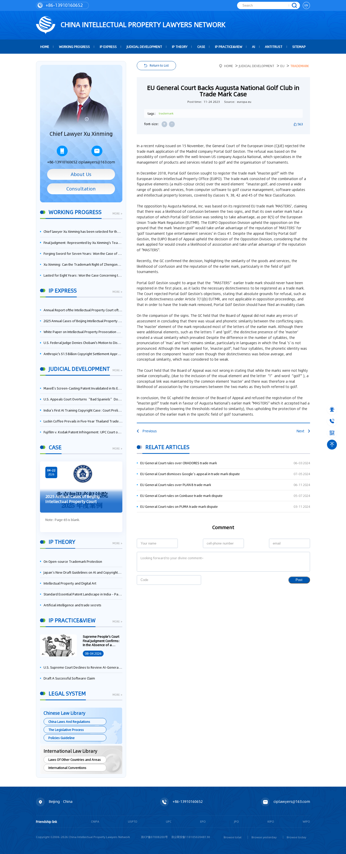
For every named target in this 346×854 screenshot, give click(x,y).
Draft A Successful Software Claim (69, 678)
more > (117, 213)
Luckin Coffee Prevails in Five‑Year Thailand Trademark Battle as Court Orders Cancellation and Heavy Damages (83, 421)
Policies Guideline (61, 737)
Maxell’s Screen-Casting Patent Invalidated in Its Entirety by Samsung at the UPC (83, 388)
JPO (236, 822)
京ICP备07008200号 (154, 837)
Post (299, 580)
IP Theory (179, 46)
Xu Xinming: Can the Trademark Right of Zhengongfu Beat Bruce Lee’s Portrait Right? (83, 264)
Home (228, 66)
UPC (168, 822)
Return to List (159, 65)
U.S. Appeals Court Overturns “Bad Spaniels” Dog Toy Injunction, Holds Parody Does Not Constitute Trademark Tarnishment (83, 399)
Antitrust (273, 46)
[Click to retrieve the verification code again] (192, 580)
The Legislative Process (66, 729)
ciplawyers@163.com (97, 162)
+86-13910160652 (64, 5)
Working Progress (74, 46)
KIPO (270, 822)
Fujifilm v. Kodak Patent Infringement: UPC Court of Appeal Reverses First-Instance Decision (83, 432)
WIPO (306, 822)
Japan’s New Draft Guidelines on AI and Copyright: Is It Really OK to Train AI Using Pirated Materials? (83, 572)
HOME (44, 46)
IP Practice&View (228, 46)
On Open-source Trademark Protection (73, 561)
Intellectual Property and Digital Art (70, 583)
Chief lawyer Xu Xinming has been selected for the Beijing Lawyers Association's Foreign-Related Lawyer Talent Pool (83, 231)
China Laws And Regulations (69, 721)
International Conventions (67, 767)
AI (253, 46)
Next (300, 431)
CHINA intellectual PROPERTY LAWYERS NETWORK (142, 24)
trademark (166, 113)
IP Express (108, 46)
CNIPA (95, 822)
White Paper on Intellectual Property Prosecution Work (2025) (83, 331)
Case (201, 46)
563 (300, 124)
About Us (81, 174)
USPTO (132, 822)
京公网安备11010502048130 (190, 837)
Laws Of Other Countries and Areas (74, 759)
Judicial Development (144, 46)
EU (282, 66)
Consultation (81, 188)
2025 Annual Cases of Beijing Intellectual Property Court (83, 321)
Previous (149, 431)
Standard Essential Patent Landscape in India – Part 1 (83, 594)
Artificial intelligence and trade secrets (72, 605)
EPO (203, 822)
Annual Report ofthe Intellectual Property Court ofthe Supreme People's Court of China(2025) (83, 310)
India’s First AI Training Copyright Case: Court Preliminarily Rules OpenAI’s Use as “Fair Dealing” (83, 410)
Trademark (299, 66)
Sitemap (299, 46)
